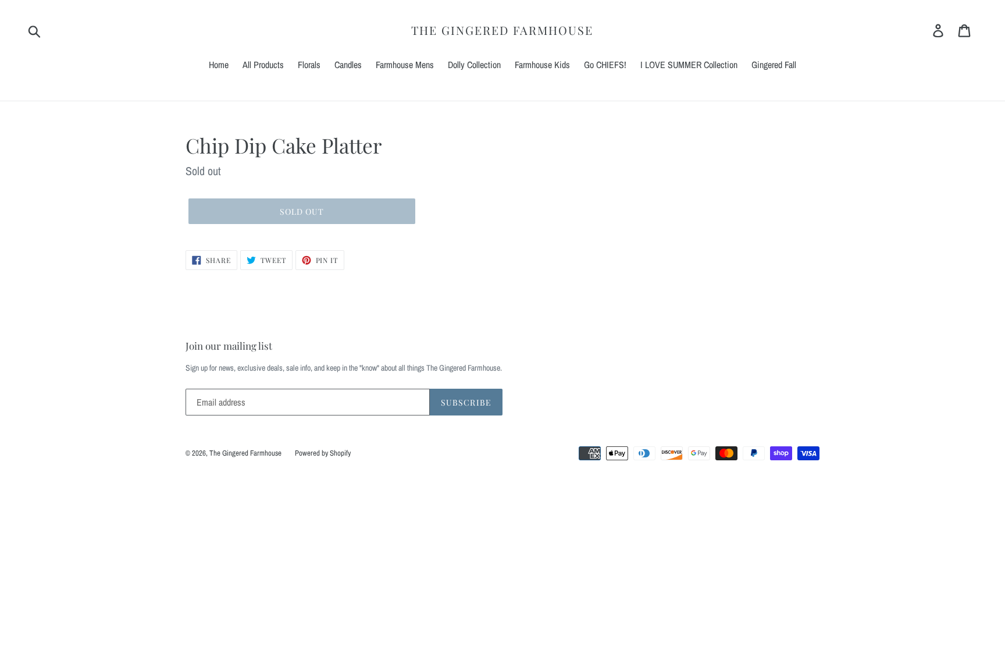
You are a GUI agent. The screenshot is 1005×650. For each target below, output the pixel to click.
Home (219, 64)
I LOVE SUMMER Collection (688, 64)
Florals (309, 64)
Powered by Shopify (323, 453)
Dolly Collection (474, 64)
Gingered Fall (773, 64)
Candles (348, 64)
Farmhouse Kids (542, 64)
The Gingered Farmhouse (502, 30)
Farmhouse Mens (405, 64)
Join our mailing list (229, 345)
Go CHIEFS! (605, 64)
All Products (263, 64)
